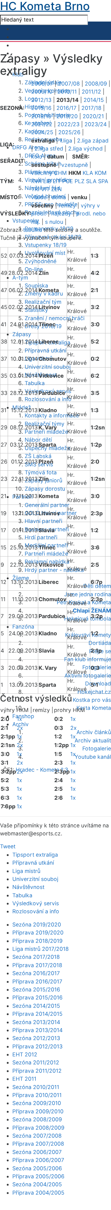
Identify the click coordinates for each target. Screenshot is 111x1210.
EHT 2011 (24, 1078)
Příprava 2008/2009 (38, 1127)
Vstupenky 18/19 (46, 245)
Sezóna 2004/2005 (37, 1184)
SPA (103, 181)
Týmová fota (41, 472)
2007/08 (69, 83)
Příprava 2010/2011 (37, 1095)
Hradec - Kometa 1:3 (42, 769)
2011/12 (91, 91)
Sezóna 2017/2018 (36, 957)
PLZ (79, 181)
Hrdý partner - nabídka (54, 570)
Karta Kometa (93, 708)
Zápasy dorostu (45, 488)
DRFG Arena (27, 147)
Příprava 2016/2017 (37, 981)
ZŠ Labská (38, 456)
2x (20, 728)
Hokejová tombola (87, 618)
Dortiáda (99, 643)
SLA (91, 181)
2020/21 (93, 116)
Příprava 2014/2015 (37, 1014)
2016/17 (66, 108)
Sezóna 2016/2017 (36, 973)
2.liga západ (93, 140)
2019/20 (67, 116)
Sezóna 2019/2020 (36, 924)
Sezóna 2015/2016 (36, 989)
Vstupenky (25, 220)
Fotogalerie (96, 748)
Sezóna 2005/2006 (37, 1168)
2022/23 (68, 124)
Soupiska (36, 285)
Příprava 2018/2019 (37, 941)
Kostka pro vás (92, 700)
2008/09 (96, 83)
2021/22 (41, 124)
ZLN (56, 189)
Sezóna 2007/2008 (37, 1135)
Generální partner (47, 505)
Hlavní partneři (43, 521)
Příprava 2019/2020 (38, 932)
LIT (57, 181)
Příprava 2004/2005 (38, 1192)
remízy (67, 205)
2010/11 (67, 91)
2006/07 (42, 83)
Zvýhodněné (40, 261)
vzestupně (74, 165)
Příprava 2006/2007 (38, 1160)
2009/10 (41, 91)
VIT (45, 189)
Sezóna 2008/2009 (37, 1119)
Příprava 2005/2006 (38, 1176)
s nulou (54, 222)
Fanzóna (23, 626)
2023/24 (95, 124)
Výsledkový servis (35, 903)
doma (58, 197)
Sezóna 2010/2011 (35, 1087)
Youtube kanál (93, 757)
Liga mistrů (26, 871)
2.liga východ (85, 148)
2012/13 (41, 100)
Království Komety (88, 635)
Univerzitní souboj (48, 367)
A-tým (20, 277)
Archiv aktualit (93, 740)
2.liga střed (49, 148)
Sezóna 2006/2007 (37, 1152)
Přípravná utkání (45, 350)
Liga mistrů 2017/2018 (40, 949)
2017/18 (91, 108)
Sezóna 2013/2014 (36, 1022)
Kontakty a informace (52, 415)
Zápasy (21, 334)
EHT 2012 (24, 1054)
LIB (47, 181)
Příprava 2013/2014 (37, 1030)
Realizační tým (43, 302)
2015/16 (41, 108)
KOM (101, 173)
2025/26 (69, 132)
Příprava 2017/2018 (37, 965)
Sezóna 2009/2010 (36, 1103)
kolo (36, 156)
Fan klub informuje (87, 659)
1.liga (66, 140)
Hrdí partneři (41, 537)
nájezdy (61, 213)
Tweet (7, 846)
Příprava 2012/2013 (37, 1046)
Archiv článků (93, 732)
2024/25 (42, 132)
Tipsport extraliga (35, 854)
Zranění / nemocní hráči (54, 318)
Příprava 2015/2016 (37, 997)
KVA (36, 181)
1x (19, 719)
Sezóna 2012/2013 (36, 1038)
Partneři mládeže (46, 431)
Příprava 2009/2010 (38, 1111)
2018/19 (41, 116)
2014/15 (94, 100)
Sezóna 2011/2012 (35, 1062)
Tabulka (35, 383)
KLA (88, 173)
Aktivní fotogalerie (87, 675)
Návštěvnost (28, 887)
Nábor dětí (38, 439)
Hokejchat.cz (94, 692)
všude (39, 197)
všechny (41, 173)
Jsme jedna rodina (87, 594)
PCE (67, 181)
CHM (60, 173)
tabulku (32, 230)
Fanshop (23, 716)
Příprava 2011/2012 (37, 1070)
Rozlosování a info (48, 399)
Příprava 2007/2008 (38, 1143)
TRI (35, 189)
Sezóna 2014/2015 (36, 1006)
